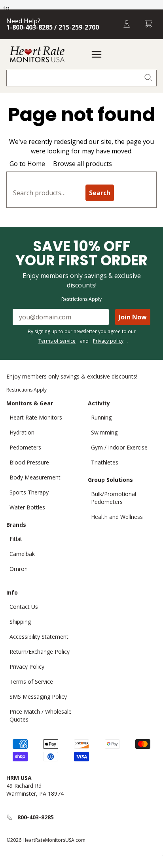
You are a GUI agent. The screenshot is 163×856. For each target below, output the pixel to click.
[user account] (127, 24)
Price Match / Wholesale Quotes (40, 715)
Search (99, 192)
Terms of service (57, 341)
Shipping (20, 621)
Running (101, 417)
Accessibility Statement (38, 636)
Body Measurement (35, 477)
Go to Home (27, 163)
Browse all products (82, 163)
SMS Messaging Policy (38, 696)
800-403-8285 (35, 817)
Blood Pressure (29, 462)
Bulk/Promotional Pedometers (113, 497)
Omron (18, 569)
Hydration (21, 432)
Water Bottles (27, 507)
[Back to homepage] (37, 54)
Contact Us (23, 606)
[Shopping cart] (149, 24)
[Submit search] (148, 78)
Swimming (104, 432)
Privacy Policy (26, 666)
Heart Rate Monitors (35, 417)
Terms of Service (31, 681)
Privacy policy (108, 341)
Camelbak (22, 554)
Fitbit (15, 539)
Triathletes (104, 462)
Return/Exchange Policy (39, 651)
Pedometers (25, 447)
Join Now (133, 317)
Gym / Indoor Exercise (119, 447)
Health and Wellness (117, 516)
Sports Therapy (29, 492)
